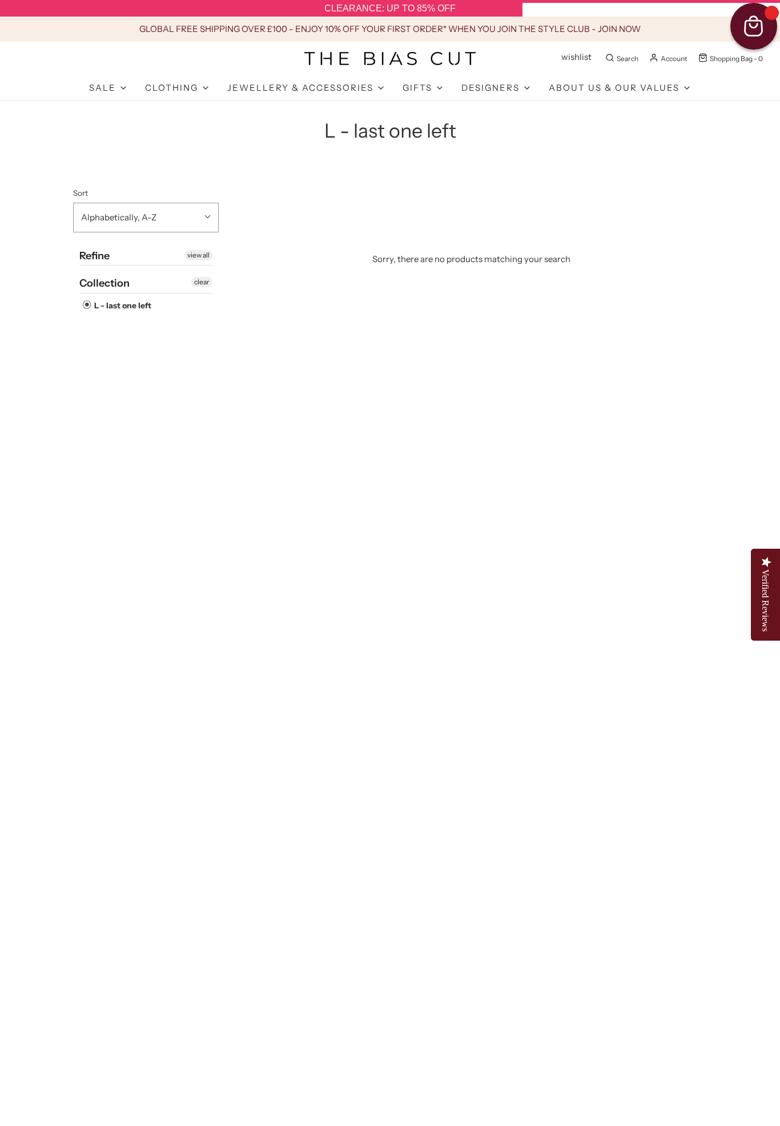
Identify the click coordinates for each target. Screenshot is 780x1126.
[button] (146, 217)
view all (198, 255)
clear (202, 282)
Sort (80, 193)
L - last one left (122, 305)
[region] (390, 8)
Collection (104, 283)
